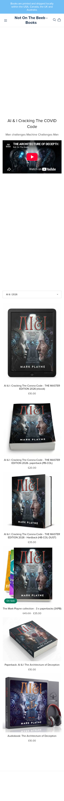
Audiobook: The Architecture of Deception (32, 736)
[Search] (54, 19)
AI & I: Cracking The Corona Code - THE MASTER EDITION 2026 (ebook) (32, 387)
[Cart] (60, 20)
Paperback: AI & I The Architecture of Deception (32, 664)
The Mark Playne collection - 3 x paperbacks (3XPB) (32, 608)
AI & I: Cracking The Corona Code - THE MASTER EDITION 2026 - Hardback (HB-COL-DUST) (32, 536)
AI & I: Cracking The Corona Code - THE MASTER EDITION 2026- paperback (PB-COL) (32, 461)
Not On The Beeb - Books (31, 20)
